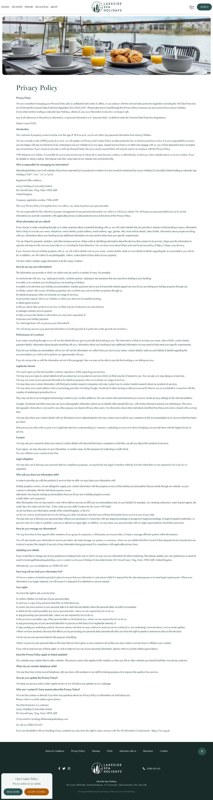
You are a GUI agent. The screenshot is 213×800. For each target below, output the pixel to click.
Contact (164, 751)
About (54, 6)
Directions (148, 751)
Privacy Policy (78, 751)
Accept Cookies (36, 791)
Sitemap (96, 751)
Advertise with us (127, 751)
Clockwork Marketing (127, 791)
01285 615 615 (153, 768)
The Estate (17, 6)
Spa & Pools (41, 6)
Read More (13, 791)
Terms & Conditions (54, 751)
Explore (29, 6)
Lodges (5, 6)
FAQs (109, 751)
